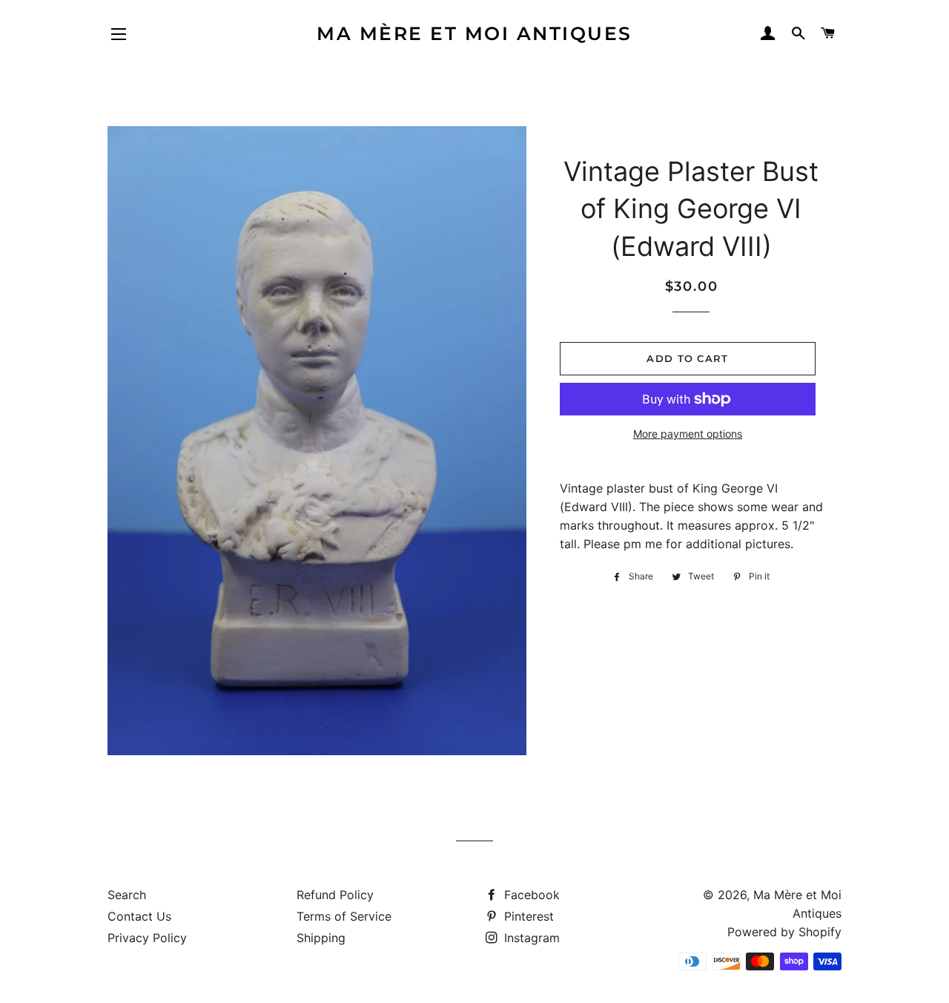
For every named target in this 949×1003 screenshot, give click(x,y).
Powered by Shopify (784, 931)
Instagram (530, 937)
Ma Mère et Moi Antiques (474, 33)
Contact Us (139, 916)
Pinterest (527, 916)
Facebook (530, 894)
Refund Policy (335, 894)
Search (127, 894)
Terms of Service (344, 916)
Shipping (321, 937)
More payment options (687, 433)
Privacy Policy (147, 937)
